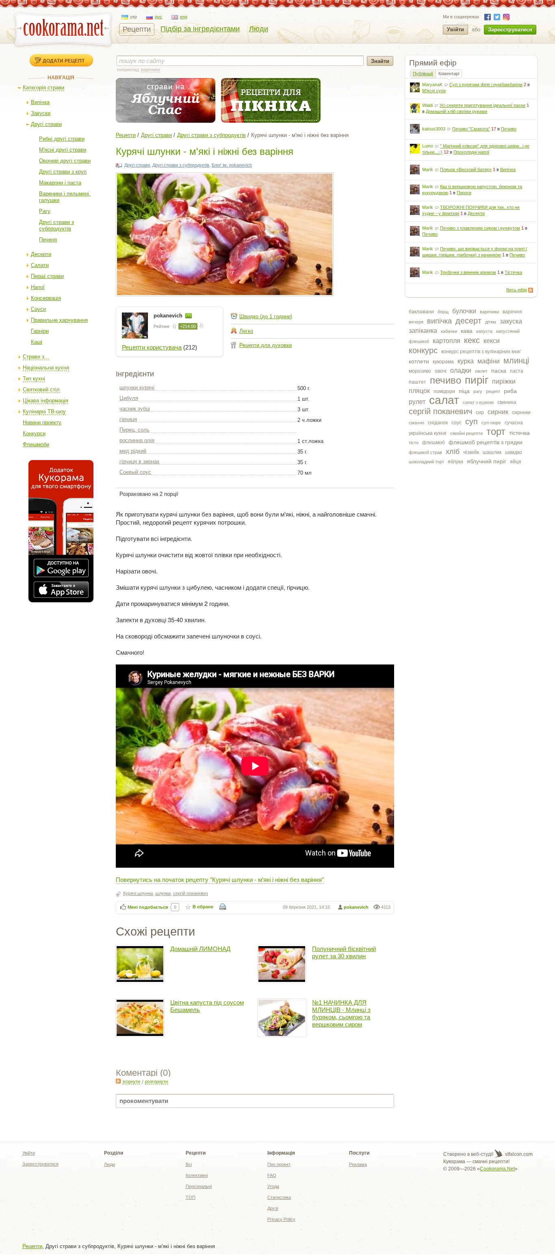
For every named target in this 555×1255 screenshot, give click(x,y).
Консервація (46, 298)
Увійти (455, 29)
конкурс (423, 350)
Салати (40, 265)
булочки (464, 311)
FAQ (271, 1175)
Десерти (41, 254)
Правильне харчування (59, 320)
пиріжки (504, 381)
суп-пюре (491, 422)
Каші (36, 342)
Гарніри (40, 331)
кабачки (449, 331)
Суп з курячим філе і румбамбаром (485, 84)
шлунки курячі (136, 387)
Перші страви (47, 276)
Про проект (279, 1164)
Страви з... (36, 357)
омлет (481, 371)
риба (510, 391)
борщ (443, 311)
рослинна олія (136, 440)
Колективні (197, 1175)
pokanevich (169, 316)
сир (480, 412)
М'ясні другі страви (62, 150)
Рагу (44, 211)
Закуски (40, 113)
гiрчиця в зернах (139, 461)
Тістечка (513, 272)
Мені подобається (148, 907)
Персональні (199, 1186)
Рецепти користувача (152, 347)
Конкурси (34, 433)
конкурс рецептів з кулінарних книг (481, 351)
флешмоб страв (425, 452)
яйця (515, 462)
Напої (38, 287)
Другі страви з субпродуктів (56, 225)
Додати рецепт (64, 60)
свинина (506, 402)
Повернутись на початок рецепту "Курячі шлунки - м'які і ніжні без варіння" (220, 879)
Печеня (48, 240)
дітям (490, 321)
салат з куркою (478, 402)
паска (498, 370)
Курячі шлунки (138, 893)
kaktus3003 (433, 128)
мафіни (488, 361)
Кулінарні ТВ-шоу (44, 411)
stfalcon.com (518, 1154)
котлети (419, 361)
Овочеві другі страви (65, 161)
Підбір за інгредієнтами (200, 29)
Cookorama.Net (497, 1169)
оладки (460, 370)
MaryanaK (432, 84)
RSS (530, 290)
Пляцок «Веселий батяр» (466, 169)
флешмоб (433, 442)
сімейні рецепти (466, 433)
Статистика (279, 1197)
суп (471, 421)
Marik (427, 169)
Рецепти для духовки (265, 345)
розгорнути (156, 1081)
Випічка (40, 102)
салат (444, 400)
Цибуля (128, 398)
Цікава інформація (45, 400)
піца (464, 391)
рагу (477, 391)
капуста (484, 331)
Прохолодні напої (471, 152)
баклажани (421, 312)
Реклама (358, 1164)
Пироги (464, 192)
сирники (521, 412)
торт (495, 431)
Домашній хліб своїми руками (456, 111)
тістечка (519, 433)
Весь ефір (516, 289)
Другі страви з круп (63, 172)
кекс (472, 340)
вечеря (416, 321)
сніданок (438, 423)
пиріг (476, 380)
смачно (416, 422)
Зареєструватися (510, 29)
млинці (516, 360)
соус (456, 423)
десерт (468, 320)
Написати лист (188, 316)
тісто (413, 442)
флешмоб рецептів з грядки (485, 442)
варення (512, 312)
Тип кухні (34, 379)
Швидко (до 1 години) (265, 316)
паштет (417, 382)
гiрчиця (128, 419)
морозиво (420, 371)
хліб (453, 451)
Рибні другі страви (62, 139)
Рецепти (137, 29)
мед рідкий (132, 451)
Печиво (508, 128)
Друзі (272, 1208)
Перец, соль (134, 430)
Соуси (38, 309)
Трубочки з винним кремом (468, 272)
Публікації (423, 73)
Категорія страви (43, 88)
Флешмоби (36, 444)
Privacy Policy (281, 1219)
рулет (417, 401)
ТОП (190, 1197)
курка (465, 361)
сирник (498, 411)
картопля (446, 340)
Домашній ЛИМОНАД (200, 948)
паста (516, 371)
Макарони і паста (60, 183)
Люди (258, 29)
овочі (441, 371)
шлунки (163, 893)
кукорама (443, 362)
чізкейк (471, 452)
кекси (491, 340)
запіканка (423, 330)
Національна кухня (46, 368)
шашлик (492, 452)
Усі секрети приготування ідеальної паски (482, 105)
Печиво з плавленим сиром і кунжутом (480, 228)
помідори (444, 391)
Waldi (427, 105)
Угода (273, 1186)
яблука (455, 462)
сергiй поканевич (440, 411)
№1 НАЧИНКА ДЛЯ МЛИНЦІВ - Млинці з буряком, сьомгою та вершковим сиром (341, 1013)
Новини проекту (42, 422)
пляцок (419, 390)
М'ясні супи (434, 90)
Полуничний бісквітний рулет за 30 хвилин (344, 952)
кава (467, 331)
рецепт (493, 391)
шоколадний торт (426, 461)
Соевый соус (135, 472)
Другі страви (46, 124)
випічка (439, 321)
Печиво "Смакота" (471, 128)
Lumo (427, 145)
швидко (513, 452)
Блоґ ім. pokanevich (232, 165)
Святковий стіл (41, 389)
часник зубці (134, 409)
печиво (445, 380)
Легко (246, 331)
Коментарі (448, 73)
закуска (511, 321)
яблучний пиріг (486, 461)
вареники (489, 311)
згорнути (131, 1081)
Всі (189, 1164)
